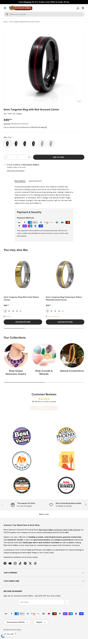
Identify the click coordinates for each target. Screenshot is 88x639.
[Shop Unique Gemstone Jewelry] (16, 355)
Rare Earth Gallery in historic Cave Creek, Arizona (59, 529)
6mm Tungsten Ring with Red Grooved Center (25, 22)
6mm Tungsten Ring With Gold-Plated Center (21, 298)
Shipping (7, 124)
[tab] (20, 181)
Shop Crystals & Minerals (44, 372)
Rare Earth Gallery (15, 630)
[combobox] (44, 14)
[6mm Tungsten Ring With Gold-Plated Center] (23, 274)
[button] (82, 8)
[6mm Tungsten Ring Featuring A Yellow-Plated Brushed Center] (65, 274)
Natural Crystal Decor (72, 370)
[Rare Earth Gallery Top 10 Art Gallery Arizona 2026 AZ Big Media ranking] (21, 485)
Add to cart (58, 157)
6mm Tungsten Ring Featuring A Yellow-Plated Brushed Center (64, 298)
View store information (15, 171)
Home (5, 22)
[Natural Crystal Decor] (72, 355)
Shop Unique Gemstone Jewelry (16, 372)
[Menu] (5, 8)
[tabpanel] (44, 195)
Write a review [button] (44, 408)
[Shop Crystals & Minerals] (44, 355)
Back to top (44, 514)
